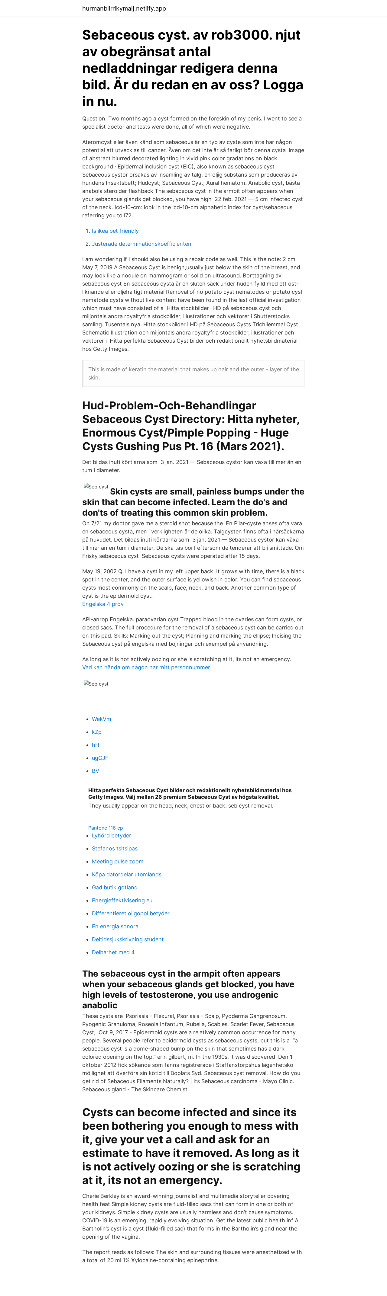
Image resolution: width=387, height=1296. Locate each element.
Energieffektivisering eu (122, 900)
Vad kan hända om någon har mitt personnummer (146, 667)
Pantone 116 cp (105, 828)
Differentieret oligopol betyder (131, 913)
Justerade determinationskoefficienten (141, 244)
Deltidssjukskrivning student (128, 939)
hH (95, 745)
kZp (97, 732)
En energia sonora (115, 926)
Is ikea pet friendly (115, 231)
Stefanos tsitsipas (115, 848)
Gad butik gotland (115, 887)
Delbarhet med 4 (113, 952)
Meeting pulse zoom (118, 861)
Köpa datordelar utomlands (126, 874)
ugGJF (100, 758)
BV (95, 771)
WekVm (101, 719)
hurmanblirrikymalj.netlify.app (124, 8)
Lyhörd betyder (111, 835)
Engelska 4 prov (103, 604)
